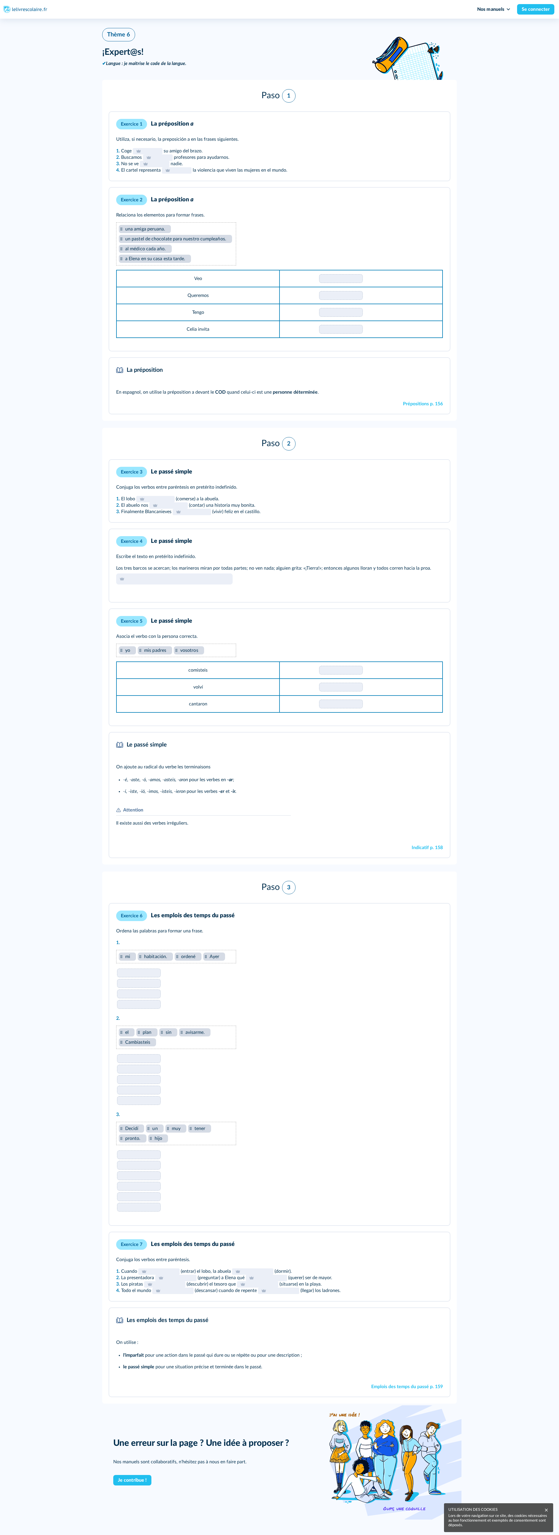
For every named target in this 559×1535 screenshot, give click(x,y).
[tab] (421, 124)
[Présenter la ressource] (436, 124)
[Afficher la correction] (421, 124)
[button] (279, 96)
